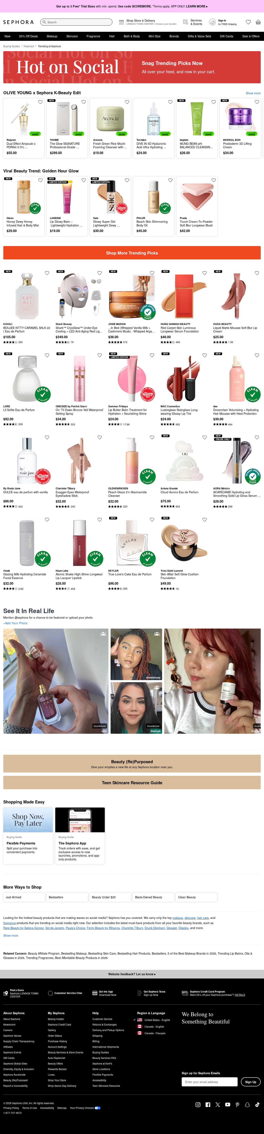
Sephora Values (12, 1035)
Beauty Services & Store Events (65, 1052)
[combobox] (76, 22)
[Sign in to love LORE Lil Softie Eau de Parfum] (47, 355)
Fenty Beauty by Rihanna (103, 928)
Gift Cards (226, 36)
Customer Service (102, 1019)
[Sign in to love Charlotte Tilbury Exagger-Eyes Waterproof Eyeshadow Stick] (99, 437)
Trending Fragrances (39, 958)
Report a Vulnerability (15, 1085)
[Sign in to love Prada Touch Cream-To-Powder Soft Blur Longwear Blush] (213, 180)
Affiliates (8, 1046)
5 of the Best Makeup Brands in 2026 (192, 953)
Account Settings (57, 1046)
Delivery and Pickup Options (108, 1030)
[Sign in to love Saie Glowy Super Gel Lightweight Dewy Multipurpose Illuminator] (127, 180)
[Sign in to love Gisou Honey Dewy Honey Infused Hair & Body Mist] (40, 180)
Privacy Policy (11, 1107)
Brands (174, 36)
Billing (95, 1041)
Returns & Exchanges (104, 1024)
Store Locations (101, 1069)
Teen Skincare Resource (106, 1085)
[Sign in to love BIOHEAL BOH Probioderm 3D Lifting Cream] (257, 102)
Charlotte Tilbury (132, 928)
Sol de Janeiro (54, 928)
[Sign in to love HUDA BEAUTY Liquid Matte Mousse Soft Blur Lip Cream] (257, 273)
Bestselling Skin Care (102, 953)
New (7, 36)
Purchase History (57, 1041)
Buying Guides (11, 46)
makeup (177, 918)
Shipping (97, 1035)
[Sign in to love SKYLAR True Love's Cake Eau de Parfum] (152, 519)
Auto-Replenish (56, 1058)
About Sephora (11, 1019)
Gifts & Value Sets (199, 36)
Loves (51, 1074)
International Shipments (105, 1046)
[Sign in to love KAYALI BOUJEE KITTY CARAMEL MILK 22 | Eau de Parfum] (47, 273)
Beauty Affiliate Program (44, 953)
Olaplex (184, 928)
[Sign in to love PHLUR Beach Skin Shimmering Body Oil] (170, 180)
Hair (112, 36)
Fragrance (93, 36)
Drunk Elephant (155, 928)
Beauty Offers (55, 1063)
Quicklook (24, 133)
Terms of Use (29, 1107)
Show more (253, 93)
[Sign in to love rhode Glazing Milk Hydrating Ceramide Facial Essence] (47, 519)
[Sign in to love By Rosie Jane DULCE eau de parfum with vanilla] (47, 437)
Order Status (55, 1035)
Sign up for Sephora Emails (201, 1073)
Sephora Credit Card (59, 1024)
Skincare (72, 36)
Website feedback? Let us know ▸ (132, 974)
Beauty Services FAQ (104, 1058)
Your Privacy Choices (82, 1107)
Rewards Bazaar (57, 1069)
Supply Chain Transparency (18, 1041)
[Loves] (248, 22)
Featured (29, 46)
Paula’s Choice (75, 928)
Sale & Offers (250, 36)
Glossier (171, 928)
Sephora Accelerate (14, 1074)
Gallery (52, 1030)
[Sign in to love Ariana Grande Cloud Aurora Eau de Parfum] (204, 437)
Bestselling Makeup (74, 953)
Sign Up (250, 1082)
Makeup (52, 36)
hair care (203, 918)
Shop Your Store (57, 1080)
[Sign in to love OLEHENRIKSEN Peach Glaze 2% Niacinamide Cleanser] (152, 437)
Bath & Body (132, 36)
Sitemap (62, 1107)
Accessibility (99, 1080)
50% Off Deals (28, 36)
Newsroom (9, 1024)
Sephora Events (12, 1052)
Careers (7, 1030)
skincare (190, 918)
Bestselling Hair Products (134, 953)
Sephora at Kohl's (102, 1063)
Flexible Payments (102, 1074)
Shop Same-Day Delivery (62, 1085)
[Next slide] (256, 128)
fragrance (9, 923)
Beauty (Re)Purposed (15, 1080)
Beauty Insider (56, 1019)
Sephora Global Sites (15, 1063)
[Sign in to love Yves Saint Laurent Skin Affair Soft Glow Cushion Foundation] (204, 519)
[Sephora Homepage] (18, 22)
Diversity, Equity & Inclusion (18, 1069)
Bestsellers (159, 953)
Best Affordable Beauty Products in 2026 (81, 958)
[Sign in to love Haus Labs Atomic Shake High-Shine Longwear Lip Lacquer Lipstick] (99, 519)
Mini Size (154, 36)
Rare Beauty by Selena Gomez (23, 928)
